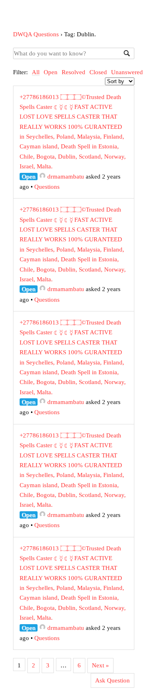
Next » (100, 665)
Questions (47, 186)
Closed (98, 72)
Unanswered (127, 72)
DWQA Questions (36, 34)
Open (51, 72)
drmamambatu (65, 176)
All (36, 72)
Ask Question (112, 680)
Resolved (73, 72)
